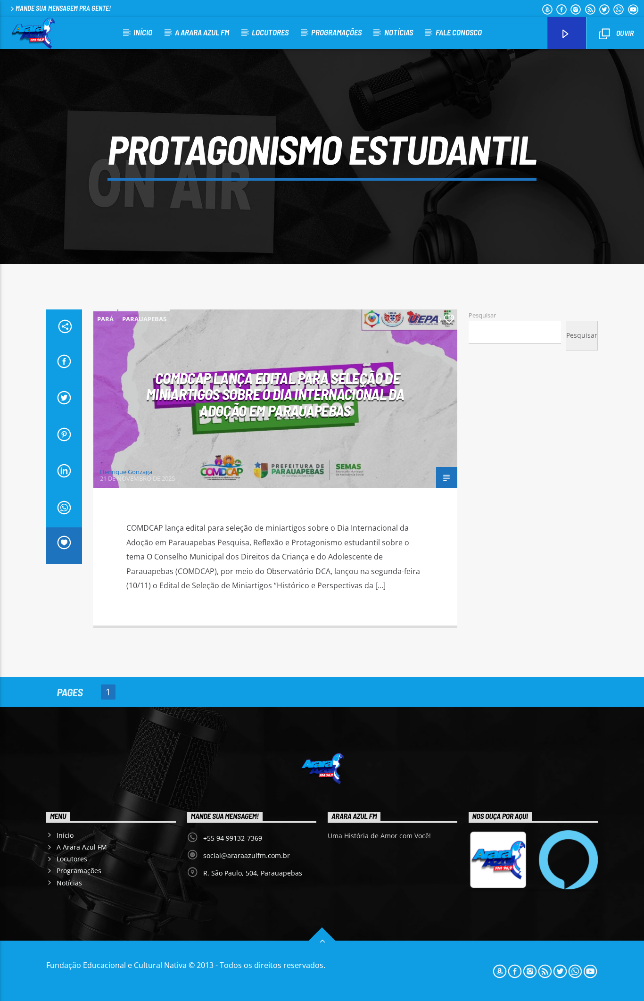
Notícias (398, 32)
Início (142, 32)
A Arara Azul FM (202, 32)
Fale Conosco (459, 32)
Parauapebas (144, 319)
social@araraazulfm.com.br (246, 855)
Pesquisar (482, 315)
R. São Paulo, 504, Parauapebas (252, 872)
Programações (336, 32)
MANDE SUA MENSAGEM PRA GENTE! (63, 8)
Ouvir (624, 32)
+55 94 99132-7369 (232, 838)
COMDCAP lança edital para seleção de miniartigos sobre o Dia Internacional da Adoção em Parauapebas (275, 394)
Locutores (270, 32)
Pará (105, 319)
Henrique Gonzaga (126, 471)
